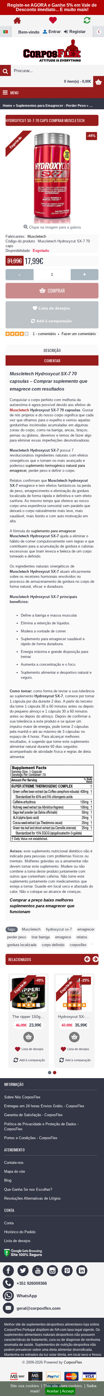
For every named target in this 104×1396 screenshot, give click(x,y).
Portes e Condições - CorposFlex (30, 1138)
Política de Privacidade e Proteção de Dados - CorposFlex (41, 1126)
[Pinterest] (68, 1270)
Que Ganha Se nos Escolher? (28, 1189)
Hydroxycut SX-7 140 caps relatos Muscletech (75, 1016)
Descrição (52, 350)
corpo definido (53, 945)
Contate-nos (14, 1163)
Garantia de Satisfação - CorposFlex (33, 1115)
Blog (7, 1180)
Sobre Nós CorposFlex (22, 1097)
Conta (9, 1223)
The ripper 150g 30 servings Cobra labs (29, 1016)
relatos (82, 937)
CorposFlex (73, 1362)
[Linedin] (82, 1270)
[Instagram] (53, 1270)
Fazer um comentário (79, 334)
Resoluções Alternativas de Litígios (32, 1198)
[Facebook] (9, 1270)
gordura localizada (21, 945)
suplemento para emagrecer (53, 531)
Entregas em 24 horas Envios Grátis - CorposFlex (44, 1106)
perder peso (16, 937)
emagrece (63, 937)
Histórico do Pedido (19, 1232)
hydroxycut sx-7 (59, 929)
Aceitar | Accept (60, 1391)
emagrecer (85, 929)
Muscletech (36, 236)
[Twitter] (23, 1270)
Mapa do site (14, 1171)
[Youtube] (38, 1270)
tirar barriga (41, 937)
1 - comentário (44, 334)
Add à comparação (54, 321)
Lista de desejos (54, 308)
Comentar (52, 360)
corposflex (78, 945)
